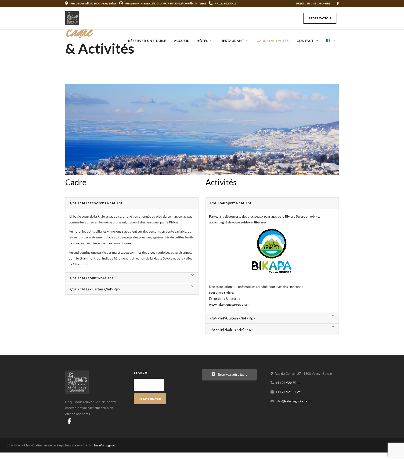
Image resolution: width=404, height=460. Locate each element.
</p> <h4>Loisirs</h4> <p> (231, 329)
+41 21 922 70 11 (225, 3)
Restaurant (232, 41)
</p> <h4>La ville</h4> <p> (91, 277)
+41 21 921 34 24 (288, 392)
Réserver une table (147, 41)
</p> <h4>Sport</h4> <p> (230, 202)
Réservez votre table (232, 374)
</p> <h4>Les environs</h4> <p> (96, 202)
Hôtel (202, 41)
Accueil (181, 41)
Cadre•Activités (273, 41)
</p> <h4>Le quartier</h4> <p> (94, 289)
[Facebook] (69, 421)
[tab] (131, 202)
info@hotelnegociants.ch (293, 401)
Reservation (320, 18)
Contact (305, 41)
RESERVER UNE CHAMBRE (313, 3)
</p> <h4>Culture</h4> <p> (232, 318)
